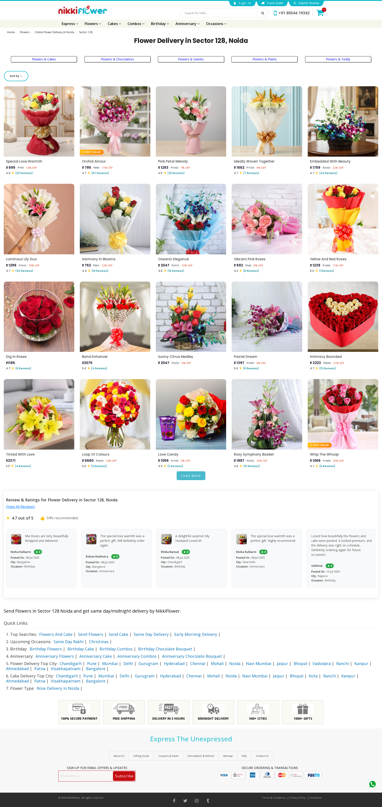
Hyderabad (174, 663)
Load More (191, 475)
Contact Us (262, 755)
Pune (92, 663)
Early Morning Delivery (195, 634)
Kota (313, 676)
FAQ (244, 755)
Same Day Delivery (151, 634)
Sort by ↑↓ (16, 76)
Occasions (215, 23)
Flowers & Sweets (191, 59)
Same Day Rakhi (68, 641)
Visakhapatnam (65, 668)
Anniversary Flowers (55, 656)
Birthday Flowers (46, 649)
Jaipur (282, 663)
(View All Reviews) (20, 506)
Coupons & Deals (168, 755)
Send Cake (118, 634)
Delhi (128, 663)
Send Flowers (90, 634)
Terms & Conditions (274, 797)
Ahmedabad (17, 668)
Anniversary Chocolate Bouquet (192, 656)
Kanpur (361, 663)
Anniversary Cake (95, 656)
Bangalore (95, 668)
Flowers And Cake (56, 634)
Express (69, 23)
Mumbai (110, 663)
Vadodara (322, 663)
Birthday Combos (116, 649)
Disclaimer (315, 797)
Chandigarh (71, 663)
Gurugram (148, 663)
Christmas (99, 641)
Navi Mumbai (258, 663)
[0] (320, 13)
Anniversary (186, 23)
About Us (119, 755)
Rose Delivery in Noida (58, 688)
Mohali (217, 663)
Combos (135, 23)
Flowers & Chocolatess (117, 59)
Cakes (113, 23)
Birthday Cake (80, 649)
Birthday (159, 23)
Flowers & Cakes (44, 59)
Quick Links (16, 623)
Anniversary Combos (137, 656)
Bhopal (300, 663)
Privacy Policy (297, 797)
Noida (235, 663)
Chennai (197, 663)
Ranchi (342, 663)
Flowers (92, 23)
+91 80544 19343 (293, 12)
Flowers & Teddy (338, 59)
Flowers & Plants (264, 59)
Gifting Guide (141, 755)
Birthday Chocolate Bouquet (165, 649)
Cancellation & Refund (200, 755)
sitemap (228, 755)
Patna (39, 668)
